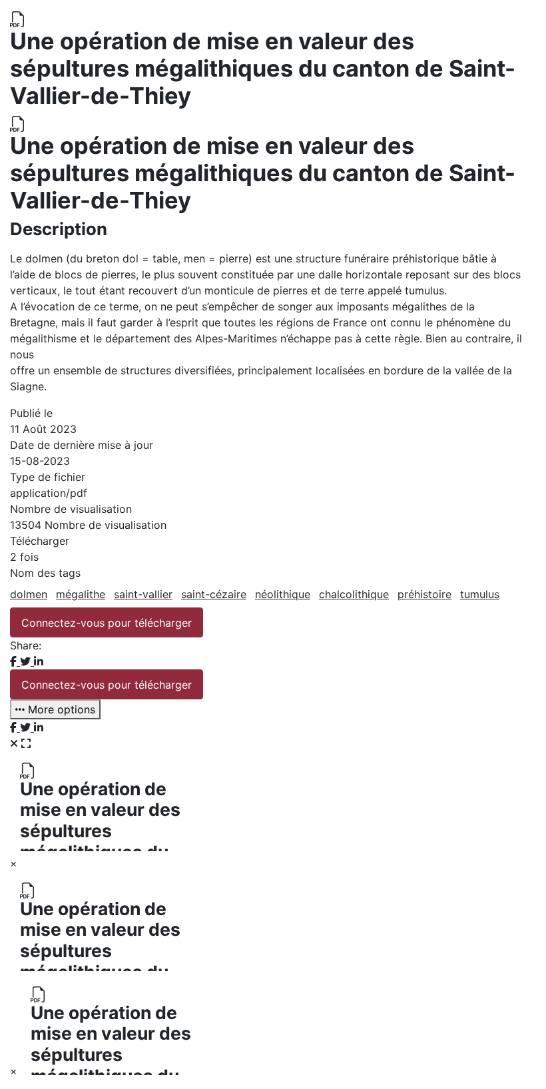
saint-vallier (143, 594)
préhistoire (424, 594)
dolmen (28, 594)
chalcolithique (354, 594)
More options (60, 709)
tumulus (479, 594)
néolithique (282, 594)
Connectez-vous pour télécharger (106, 622)
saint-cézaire (213, 594)
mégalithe (80, 594)
